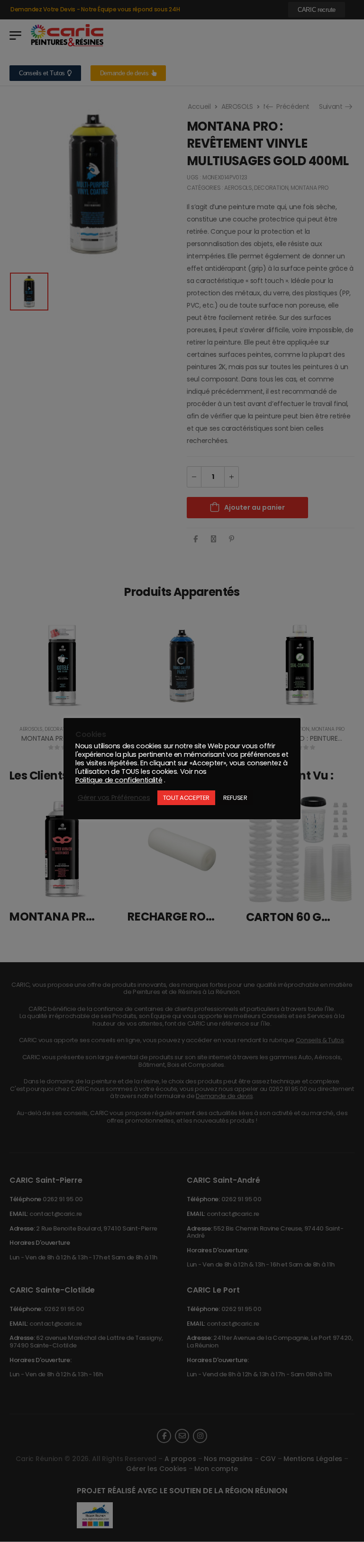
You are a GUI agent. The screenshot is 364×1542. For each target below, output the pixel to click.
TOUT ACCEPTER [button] (186, 797)
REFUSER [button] (235, 797)
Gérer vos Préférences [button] (114, 797)
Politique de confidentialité (118, 780)
